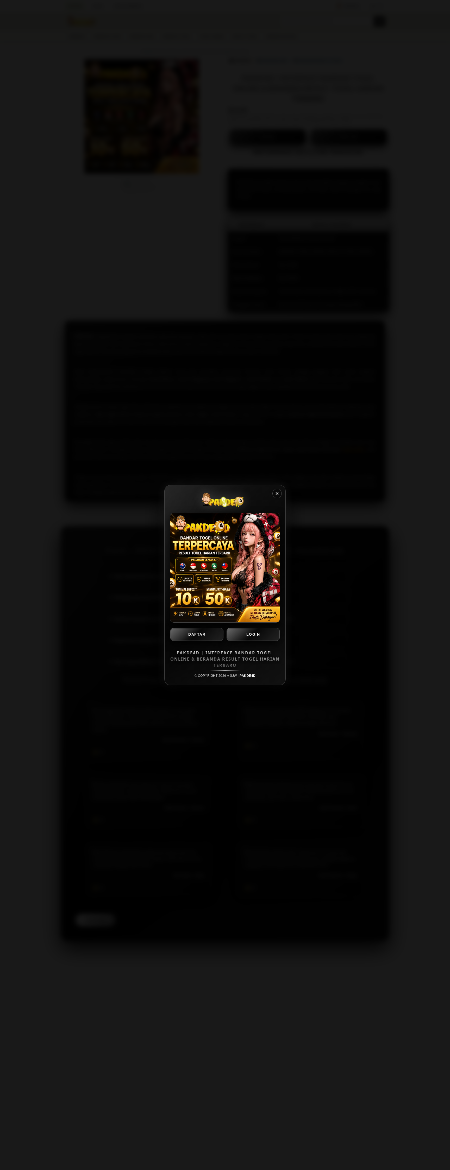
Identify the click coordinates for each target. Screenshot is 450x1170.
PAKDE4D (248, 676)
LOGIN (253, 634)
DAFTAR (196, 634)
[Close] (277, 493)
